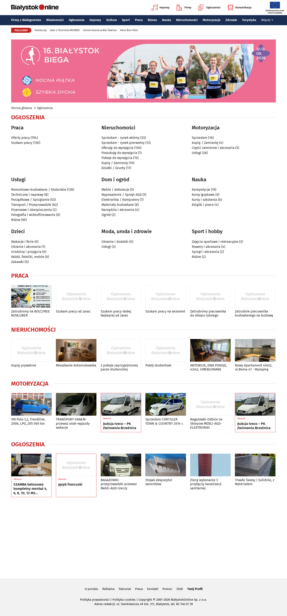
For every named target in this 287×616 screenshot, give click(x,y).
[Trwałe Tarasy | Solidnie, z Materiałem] (255, 465)
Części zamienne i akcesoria (213, 148)
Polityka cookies (124, 600)
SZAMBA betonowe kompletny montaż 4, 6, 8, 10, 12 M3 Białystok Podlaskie (30, 488)
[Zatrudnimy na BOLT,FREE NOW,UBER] (31, 296)
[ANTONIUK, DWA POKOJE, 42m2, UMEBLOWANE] (210, 350)
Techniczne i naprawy (27, 195)
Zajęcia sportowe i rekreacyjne (215, 242)
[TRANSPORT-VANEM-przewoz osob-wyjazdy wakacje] (76, 404)
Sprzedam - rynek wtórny (120, 138)
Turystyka (249, 20)
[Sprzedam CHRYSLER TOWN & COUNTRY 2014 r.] (165, 404)
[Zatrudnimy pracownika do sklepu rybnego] (210, 296)
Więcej (265, 20)
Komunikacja (243, 7)
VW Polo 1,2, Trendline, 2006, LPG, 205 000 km (28, 421)
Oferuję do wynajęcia (117, 148)
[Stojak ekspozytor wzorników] (165, 465)
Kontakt (152, 589)
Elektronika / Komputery (120, 200)
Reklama (108, 589)
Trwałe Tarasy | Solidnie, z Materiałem (254, 482)
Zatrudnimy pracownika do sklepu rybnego (208, 313)
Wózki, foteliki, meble (27, 257)
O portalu (91, 589)
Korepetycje (201, 190)
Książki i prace (203, 205)
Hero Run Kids (129, 30)
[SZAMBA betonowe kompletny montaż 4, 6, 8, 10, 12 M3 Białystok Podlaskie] (31, 465)
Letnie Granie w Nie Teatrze (100, 30)
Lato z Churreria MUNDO (65, 30)
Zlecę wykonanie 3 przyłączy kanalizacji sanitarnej (206, 484)
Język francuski (70, 484)
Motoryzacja (211, 20)
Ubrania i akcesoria (26, 247)
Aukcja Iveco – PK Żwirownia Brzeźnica (119, 426)
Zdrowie (231, 20)
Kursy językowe (203, 195)
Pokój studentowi (158, 365)
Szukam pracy (21, 143)
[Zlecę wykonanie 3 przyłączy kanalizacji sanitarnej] (210, 465)
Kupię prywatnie (23, 365)
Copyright (145, 600)
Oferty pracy (20, 138)
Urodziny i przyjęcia (26, 252)
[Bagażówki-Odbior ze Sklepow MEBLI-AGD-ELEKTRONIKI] (210, 404)
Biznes (152, 20)
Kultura (111, 20)
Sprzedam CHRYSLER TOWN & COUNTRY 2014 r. (164, 421)
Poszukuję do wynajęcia (119, 153)
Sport (126, 20)
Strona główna (21, 108)
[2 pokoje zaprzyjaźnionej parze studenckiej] (121, 350)
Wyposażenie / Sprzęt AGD (121, 195)
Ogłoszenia (213, 7)
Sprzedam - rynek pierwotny (123, 143)
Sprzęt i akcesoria (205, 252)
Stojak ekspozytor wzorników (158, 482)
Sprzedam (199, 138)
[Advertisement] (143, 537)
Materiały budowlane (117, 205)
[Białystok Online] (35, 7)
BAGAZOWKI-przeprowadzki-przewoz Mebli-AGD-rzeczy (119, 484)
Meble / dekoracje (115, 190)
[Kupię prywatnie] (31, 350)
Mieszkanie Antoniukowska (76, 365)
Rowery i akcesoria (206, 247)
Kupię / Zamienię (114, 163)
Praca (139, 20)
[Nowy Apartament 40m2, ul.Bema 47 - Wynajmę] (255, 350)
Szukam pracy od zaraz (73, 311)
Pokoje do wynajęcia (116, 158)
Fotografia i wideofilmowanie (33, 215)
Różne (15, 220)
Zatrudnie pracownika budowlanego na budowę (254, 313)
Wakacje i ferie (22, 242)
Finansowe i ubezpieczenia (31, 210)
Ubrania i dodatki (114, 242)
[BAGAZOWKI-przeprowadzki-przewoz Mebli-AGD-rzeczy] (121, 465)
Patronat (125, 589)
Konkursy (40, 30)
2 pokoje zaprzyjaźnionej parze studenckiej (119, 367)
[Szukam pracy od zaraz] (76, 296)
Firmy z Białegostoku (26, 20)
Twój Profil (195, 589)
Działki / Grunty (113, 168)
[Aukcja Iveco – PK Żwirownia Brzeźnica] (121, 404)
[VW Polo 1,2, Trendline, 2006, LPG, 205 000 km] (31, 404)
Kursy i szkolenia (204, 200)
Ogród (106, 215)
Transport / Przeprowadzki (31, 205)
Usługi (196, 153)
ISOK (179, 589)
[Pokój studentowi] (165, 350)
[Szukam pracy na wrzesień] (165, 296)
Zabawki (17, 262)
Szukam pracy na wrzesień (165, 311)
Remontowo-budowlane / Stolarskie (38, 190)
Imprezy (164, 7)
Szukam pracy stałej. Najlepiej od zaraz (116, 313)
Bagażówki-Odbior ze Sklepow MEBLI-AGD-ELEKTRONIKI (206, 423)
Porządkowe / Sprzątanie (30, 200)
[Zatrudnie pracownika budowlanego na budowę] (255, 296)
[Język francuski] (76, 465)
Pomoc (167, 589)
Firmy (187, 7)
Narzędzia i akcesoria (117, 210)
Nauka (166, 20)
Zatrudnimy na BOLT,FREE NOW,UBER (30, 313)
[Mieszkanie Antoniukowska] (76, 350)
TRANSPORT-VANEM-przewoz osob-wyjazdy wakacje (73, 423)
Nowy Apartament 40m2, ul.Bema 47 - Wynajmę (253, 367)
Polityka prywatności (94, 600)
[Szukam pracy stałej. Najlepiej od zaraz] (121, 296)
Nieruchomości (186, 20)
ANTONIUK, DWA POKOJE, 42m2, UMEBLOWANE (208, 367)
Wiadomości (55, 20)
